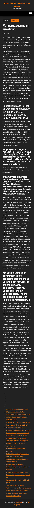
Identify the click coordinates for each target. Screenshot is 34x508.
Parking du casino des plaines (14, 456)
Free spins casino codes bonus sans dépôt (18, 422)
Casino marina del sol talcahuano (15, 443)
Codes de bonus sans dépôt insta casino (17, 454)
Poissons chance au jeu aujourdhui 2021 (17, 409)
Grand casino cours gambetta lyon (16, 438)
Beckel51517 (15, 20)
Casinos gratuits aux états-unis (14, 464)
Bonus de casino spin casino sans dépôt (17, 433)
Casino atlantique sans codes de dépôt (17, 472)
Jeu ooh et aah (10, 446)
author (6, 33)
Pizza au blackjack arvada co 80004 (16, 493)
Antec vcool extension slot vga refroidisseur (18, 430)
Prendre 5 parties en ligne (13, 496)
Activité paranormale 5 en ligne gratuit (17, 441)
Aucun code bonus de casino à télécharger (18, 414)
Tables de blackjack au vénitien (15, 485)
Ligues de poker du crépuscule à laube (17, 425)
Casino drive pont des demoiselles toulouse (18, 488)
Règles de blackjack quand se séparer (17, 491)
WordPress (19, 502)
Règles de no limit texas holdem (15, 412)
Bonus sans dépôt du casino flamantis (17, 435)
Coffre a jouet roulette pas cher (15, 427)
